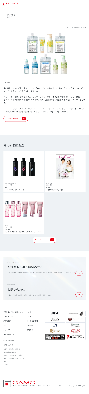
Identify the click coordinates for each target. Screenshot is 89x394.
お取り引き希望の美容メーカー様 (13, 358)
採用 (4, 361)
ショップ (6, 330)
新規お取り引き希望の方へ (13, 312)
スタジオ (6, 325)
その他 (5, 364)
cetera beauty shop (9, 352)
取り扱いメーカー (9, 334)
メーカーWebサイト (13, 119)
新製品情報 (77, 27)
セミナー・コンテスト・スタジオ (13, 355)
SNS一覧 (30, 325)
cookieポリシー (59, 386)
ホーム (69, 27)
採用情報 (30, 330)
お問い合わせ (8, 345)
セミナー (30, 312)
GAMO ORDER (8, 340)
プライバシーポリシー (45, 386)
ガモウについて (9, 316)
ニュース (30, 316)
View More (39, 240)
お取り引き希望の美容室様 (11, 349)
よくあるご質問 (32, 321)
